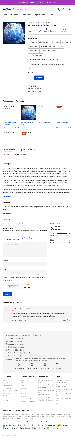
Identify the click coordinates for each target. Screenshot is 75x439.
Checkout (23, 388)
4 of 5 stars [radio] (29, 238)
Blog (52, 15)
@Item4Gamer (19, 350)
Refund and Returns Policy (10, 391)
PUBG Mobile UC (43, 387)
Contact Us (24, 393)
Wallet (22, 383)
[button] (33, 42)
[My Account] (70, 9)
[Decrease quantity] (29, 78)
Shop (38, 22)
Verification (24, 396)
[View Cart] (64, 9)
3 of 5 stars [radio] (27, 238)
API (55, 2)
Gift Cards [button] (26, 15)
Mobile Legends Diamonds (45, 400)
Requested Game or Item (28, 401)
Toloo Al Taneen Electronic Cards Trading (28, 335)
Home (5, 15)
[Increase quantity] (32, 78)
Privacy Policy (7, 388)
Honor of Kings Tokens (44, 397)
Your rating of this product (11, 239)
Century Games (36, 91)
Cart (22, 391)
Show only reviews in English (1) (13, 224)
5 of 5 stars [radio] (32, 238)
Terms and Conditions (9, 385)
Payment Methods (26, 399)
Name (5, 261)
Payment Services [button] (40, 15)
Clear (29, 68)
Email (5, 269)
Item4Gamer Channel (26, 353)
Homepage (31, 22)
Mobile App (6, 401)
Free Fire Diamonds (43, 385)
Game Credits (45, 22)
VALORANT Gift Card (44, 394)
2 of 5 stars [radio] (24, 238)
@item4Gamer (19, 338)
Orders (23, 385)
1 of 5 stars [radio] (22, 238)
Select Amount (33, 38)
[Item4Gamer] (7, 9)
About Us (5, 383)
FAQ (57, 403)
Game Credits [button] (14, 15)
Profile (22, 380)
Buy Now (39, 78)
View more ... (56, 428)
